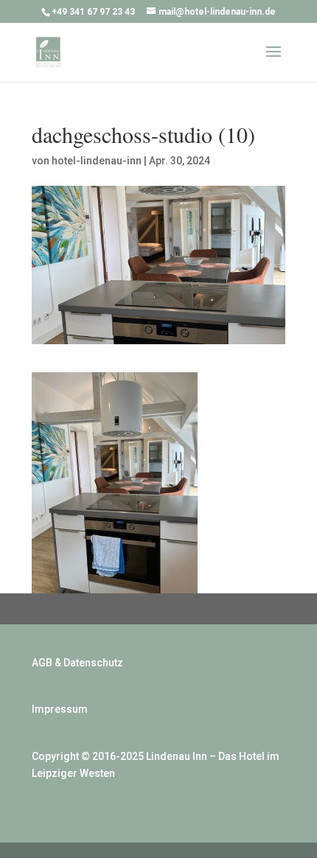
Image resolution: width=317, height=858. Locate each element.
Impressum (60, 709)
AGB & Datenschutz (77, 663)
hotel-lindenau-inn (97, 161)
